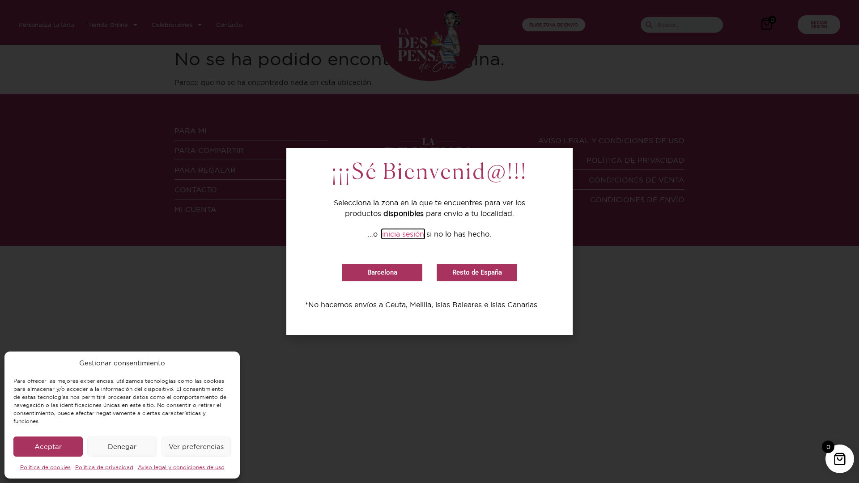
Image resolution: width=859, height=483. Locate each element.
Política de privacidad (104, 467)
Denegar (122, 446)
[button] (382, 272)
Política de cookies (45, 467)
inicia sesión (403, 233)
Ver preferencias (196, 446)
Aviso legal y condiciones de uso (181, 467)
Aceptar (48, 446)
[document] (429, 241)
